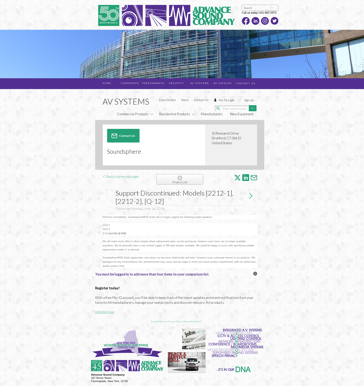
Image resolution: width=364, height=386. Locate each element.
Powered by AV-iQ (192, 321)
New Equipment (241, 114)
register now (104, 312)
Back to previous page (122, 176)
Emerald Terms (158, 321)
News (185, 100)
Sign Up (249, 100)
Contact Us (201, 100)
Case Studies (167, 100)
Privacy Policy (174, 321)
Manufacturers (212, 114)
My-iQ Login (227, 100)
